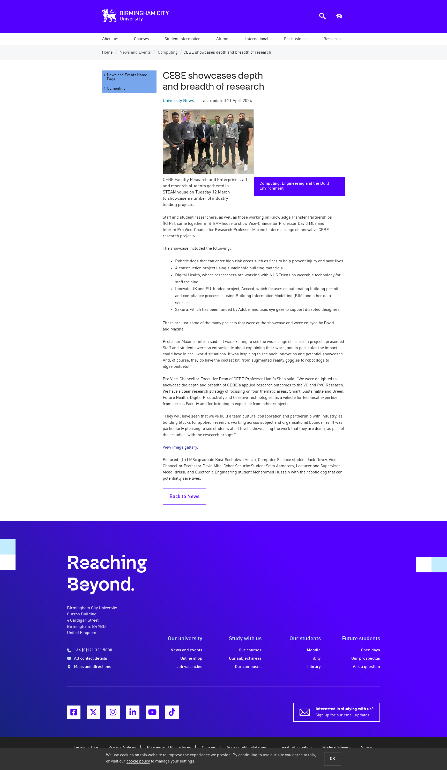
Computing (168, 53)
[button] (110, 39)
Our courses (250, 650)
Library (314, 667)
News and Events (135, 53)
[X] (93, 712)
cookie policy (138, 761)
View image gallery (180, 447)
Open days (370, 650)
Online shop (191, 659)
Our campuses (248, 667)
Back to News (184, 496)
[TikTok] (172, 712)
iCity (317, 659)
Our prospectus (365, 659)
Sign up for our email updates (345, 712)
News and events (186, 650)
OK (332, 759)
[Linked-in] (132, 712)
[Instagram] (113, 712)
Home (107, 53)
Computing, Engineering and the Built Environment (294, 186)
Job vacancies (189, 667)
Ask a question (366, 667)
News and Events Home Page (127, 77)
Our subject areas (245, 659)
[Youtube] (152, 712)
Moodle (314, 650)
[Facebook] (73, 712)
